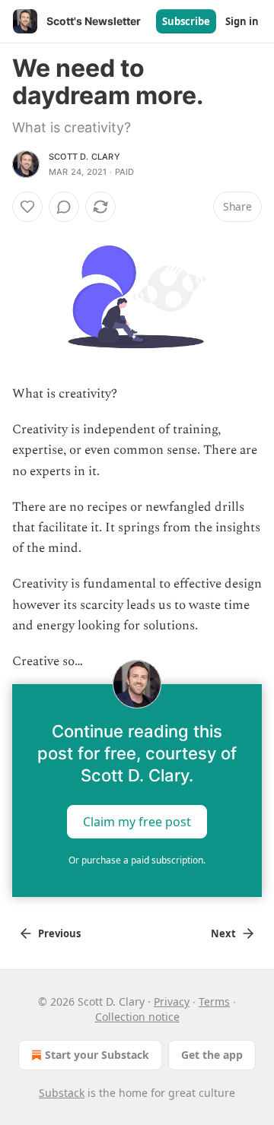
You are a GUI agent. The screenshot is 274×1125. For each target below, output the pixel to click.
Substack (61, 1092)
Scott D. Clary (84, 156)
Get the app (212, 1054)
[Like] (27, 207)
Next (223, 933)
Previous (59, 933)
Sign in (242, 21)
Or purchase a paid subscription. (137, 860)
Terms (214, 1001)
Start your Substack (97, 1054)
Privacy (172, 1001)
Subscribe (186, 21)
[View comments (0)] (64, 207)
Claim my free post (137, 821)
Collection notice (137, 1016)
